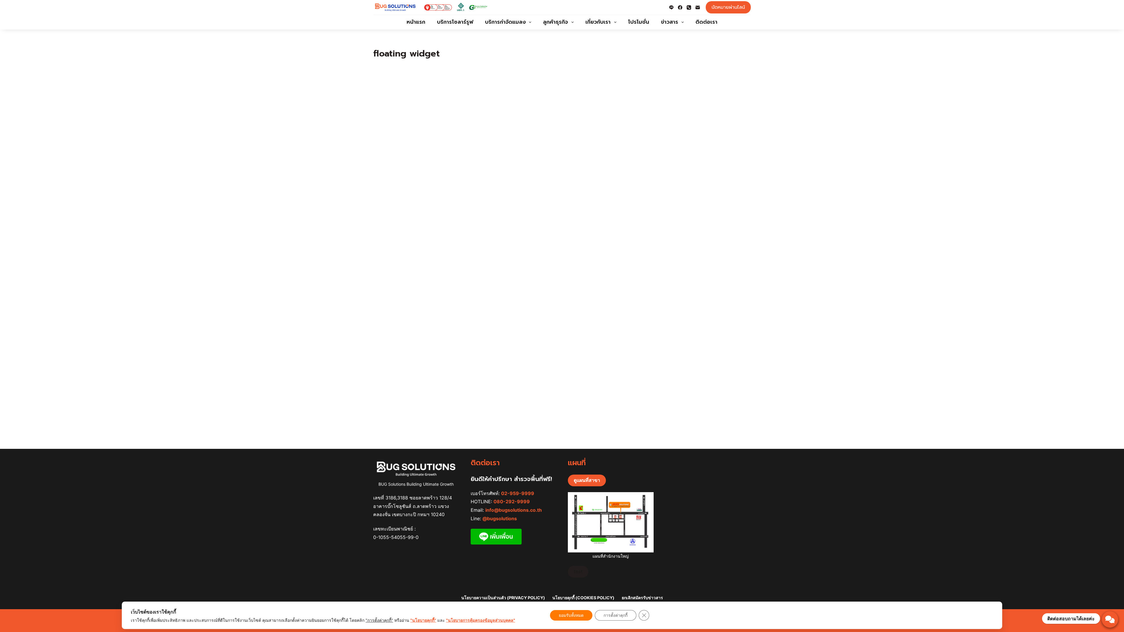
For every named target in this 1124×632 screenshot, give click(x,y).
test (578, 571)
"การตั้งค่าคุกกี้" (379, 620)
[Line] (671, 7)
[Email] (697, 7)
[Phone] (689, 7)
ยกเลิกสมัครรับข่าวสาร (642, 597)
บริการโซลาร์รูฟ (455, 22)
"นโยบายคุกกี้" (423, 620)
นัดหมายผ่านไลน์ (728, 7)
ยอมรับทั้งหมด (571, 615)
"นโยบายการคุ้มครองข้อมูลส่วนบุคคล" (480, 620)
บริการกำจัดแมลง (505, 22)
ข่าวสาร (669, 22)
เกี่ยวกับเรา (598, 22)
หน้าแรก (416, 22)
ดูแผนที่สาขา (587, 480)
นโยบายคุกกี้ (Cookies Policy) (583, 597)
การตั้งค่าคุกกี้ (616, 615)
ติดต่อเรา (706, 22)
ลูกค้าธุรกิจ (555, 22)
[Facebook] (680, 7)
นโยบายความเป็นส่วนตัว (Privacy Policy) (503, 597)
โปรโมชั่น (638, 22)
